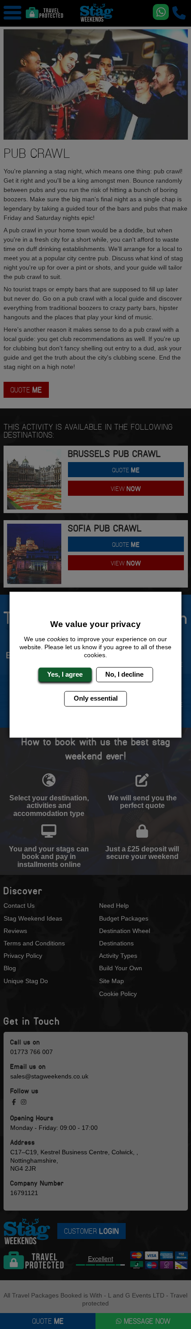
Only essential (96, 698)
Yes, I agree (65, 674)
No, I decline (124, 674)
